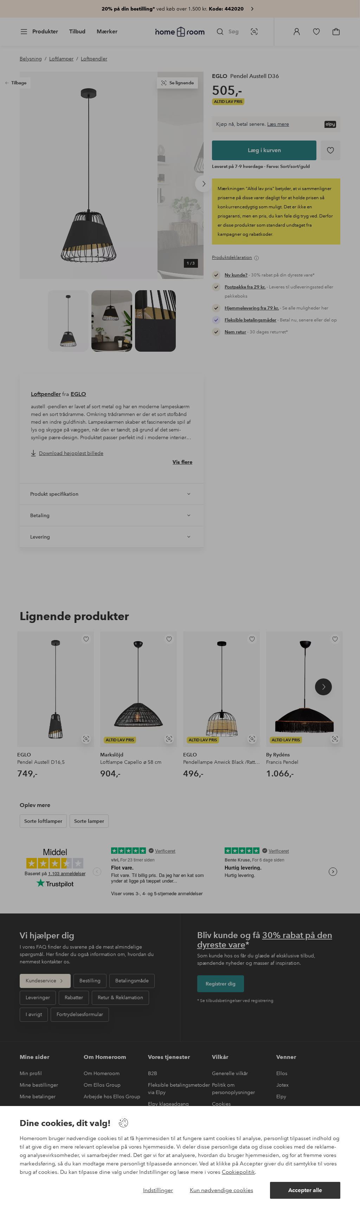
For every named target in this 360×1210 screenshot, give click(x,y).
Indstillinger (158, 1190)
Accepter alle (305, 1190)
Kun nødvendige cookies (221, 1190)
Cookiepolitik (238, 1172)
